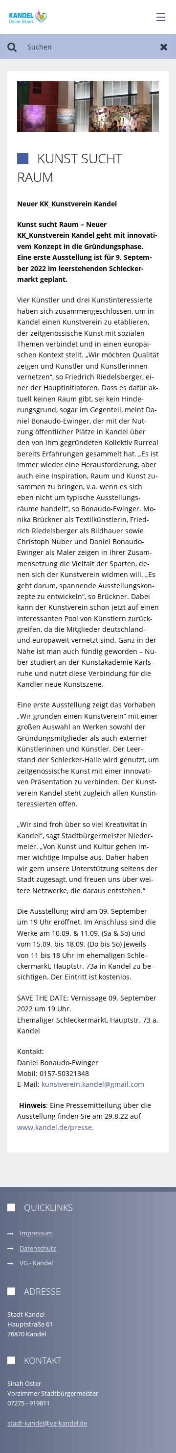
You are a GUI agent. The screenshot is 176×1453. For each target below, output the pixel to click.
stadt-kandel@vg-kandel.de (47, 1423)
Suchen (12, 46)
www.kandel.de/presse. (55, 1127)
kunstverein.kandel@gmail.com (93, 1084)
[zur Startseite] (28, 16)
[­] (157, 17)
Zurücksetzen (164, 46)
